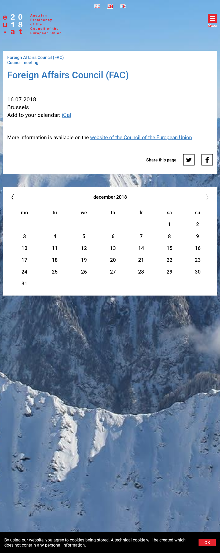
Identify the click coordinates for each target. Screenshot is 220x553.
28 (141, 272)
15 (170, 248)
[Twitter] (189, 159)
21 (141, 260)
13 (113, 248)
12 (84, 248)
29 (170, 272)
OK (207, 542)
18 (55, 260)
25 (55, 272)
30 (198, 272)
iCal (66, 115)
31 (24, 284)
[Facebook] (207, 159)
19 (84, 260)
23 (198, 260)
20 (113, 260)
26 (84, 272)
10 (24, 248)
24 (24, 272)
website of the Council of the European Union (141, 137)
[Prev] (12, 197)
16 (198, 248)
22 (170, 260)
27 (113, 272)
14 (141, 248)
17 (24, 260)
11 (55, 248)
